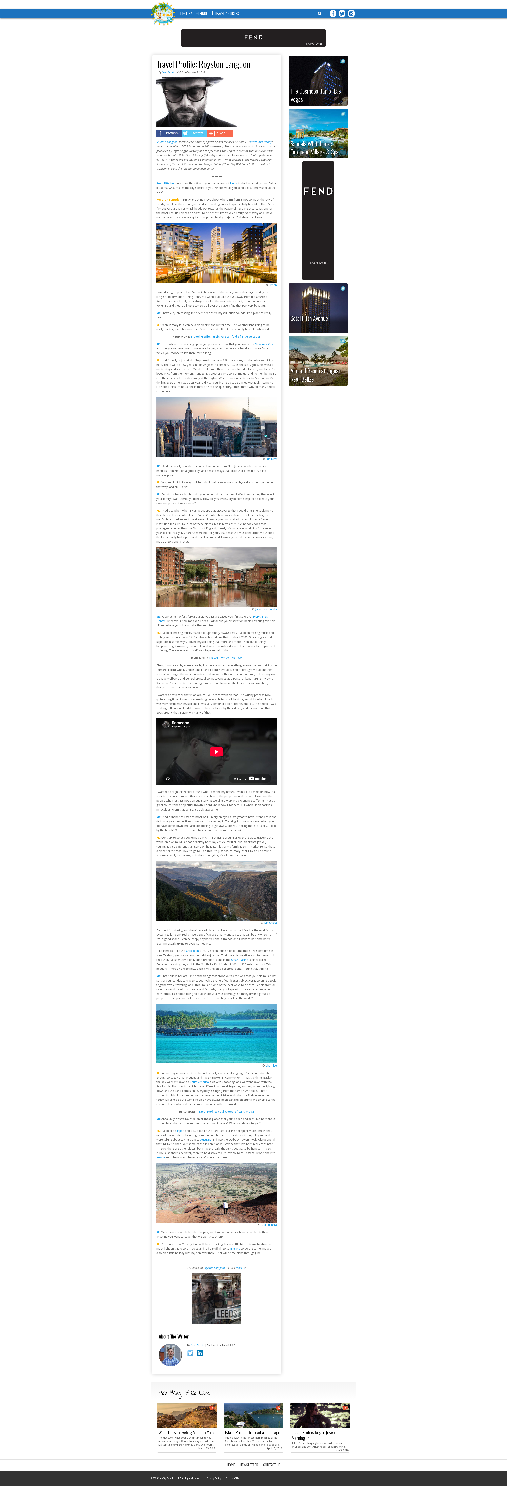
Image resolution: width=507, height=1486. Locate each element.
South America (199, 1082)
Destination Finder (195, 13)
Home (231, 1465)
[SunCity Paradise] (163, 14)
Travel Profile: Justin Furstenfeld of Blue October (225, 336)
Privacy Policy (214, 1478)
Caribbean (192, 951)
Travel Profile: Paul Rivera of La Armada (225, 1111)
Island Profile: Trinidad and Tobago (252, 1432)
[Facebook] (333, 13)
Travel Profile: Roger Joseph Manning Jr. (314, 1435)
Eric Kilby (271, 459)
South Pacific (239, 960)
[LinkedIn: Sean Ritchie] (201, 1354)
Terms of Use (233, 1478)
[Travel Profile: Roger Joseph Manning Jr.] (320, 1426)
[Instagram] (351, 13)
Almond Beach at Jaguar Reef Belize (315, 374)
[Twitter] (342, 13)
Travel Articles (226, 13)
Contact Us (271, 1465)
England (235, 1248)
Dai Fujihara (269, 1225)
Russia (160, 1157)
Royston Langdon (167, 142)
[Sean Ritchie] (170, 1365)
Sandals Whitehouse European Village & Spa (314, 147)
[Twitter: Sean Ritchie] (191, 1354)
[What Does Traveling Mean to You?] (187, 1426)
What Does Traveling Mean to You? (186, 1432)
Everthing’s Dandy (261, 142)
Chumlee (271, 1065)
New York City (264, 344)
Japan (180, 1131)
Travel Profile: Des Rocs (225, 658)
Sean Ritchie (168, 72)
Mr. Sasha (270, 923)
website (240, 1268)
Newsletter (249, 1465)
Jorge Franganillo (266, 609)
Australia (206, 1139)
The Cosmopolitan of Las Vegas (315, 94)
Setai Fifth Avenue (309, 318)
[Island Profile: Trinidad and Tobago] (253, 1426)
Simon (273, 285)
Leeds (234, 183)
